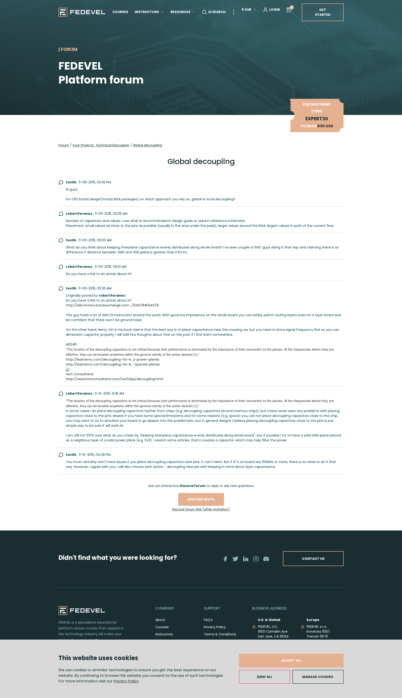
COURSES (120, 12)
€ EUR (246, 9)
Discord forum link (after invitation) (201, 509)
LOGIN (274, 9)
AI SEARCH (216, 12)
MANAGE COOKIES (317, 677)
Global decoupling (147, 145)
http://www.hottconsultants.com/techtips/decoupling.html (114, 379)
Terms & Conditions (220, 634)
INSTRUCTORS (147, 12)
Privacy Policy (126, 681)
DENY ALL (264, 677)
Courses (162, 627)
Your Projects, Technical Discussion (100, 145)
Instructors (164, 634)
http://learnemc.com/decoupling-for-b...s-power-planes (112, 359)
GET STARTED (323, 12)
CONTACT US (313, 558)
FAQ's (208, 619)
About (160, 619)
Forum (63, 145)
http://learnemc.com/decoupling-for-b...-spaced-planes (113, 364)
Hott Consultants (80, 374)
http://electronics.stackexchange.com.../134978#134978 (112, 305)
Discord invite (201, 499)
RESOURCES (181, 12)
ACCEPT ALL (291, 660)
